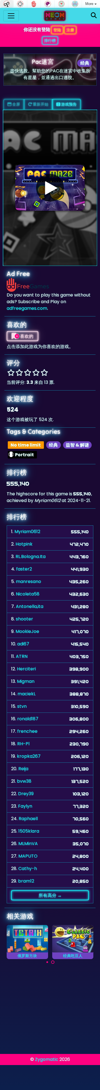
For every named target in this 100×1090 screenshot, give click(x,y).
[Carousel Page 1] (47, 962)
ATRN (22, 656)
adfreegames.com (27, 308)
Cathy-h (27, 868)
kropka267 (29, 756)
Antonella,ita (29, 606)
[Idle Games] (6, 4)
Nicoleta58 (27, 594)
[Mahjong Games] (61, 4)
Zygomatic (46, 1059)
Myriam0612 (27, 531)
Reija (23, 768)
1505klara (28, 831)
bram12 (26, 881)
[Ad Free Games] (33, 4)
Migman (25, 681)
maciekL (27, 694)
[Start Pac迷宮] (50, 188)
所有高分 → (50, 895)
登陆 (57, 29)
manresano (28, 581)
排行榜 (50, 40)
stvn (22, 706)
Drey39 (26, 793)
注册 (70, 29)
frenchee (27, 731)
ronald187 (27, 719)
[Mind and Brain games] (47, 4)
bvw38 (24, 781)
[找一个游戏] (94, 15)
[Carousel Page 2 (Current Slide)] (52, 962)
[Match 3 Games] (75, 4)
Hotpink (24, 544)
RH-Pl (23, 744)
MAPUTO (28, 856)
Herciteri (26, 669)
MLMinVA (28, 843)
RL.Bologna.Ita (31, 556)
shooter (24, 619)
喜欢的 (26, 336)
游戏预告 (68, 104)
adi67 (23, 644)
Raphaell (28, 818)
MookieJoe (27, 631)
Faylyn (25, 806)
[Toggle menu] (11, 15)
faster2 (24, 569)
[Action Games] (20, 4)
